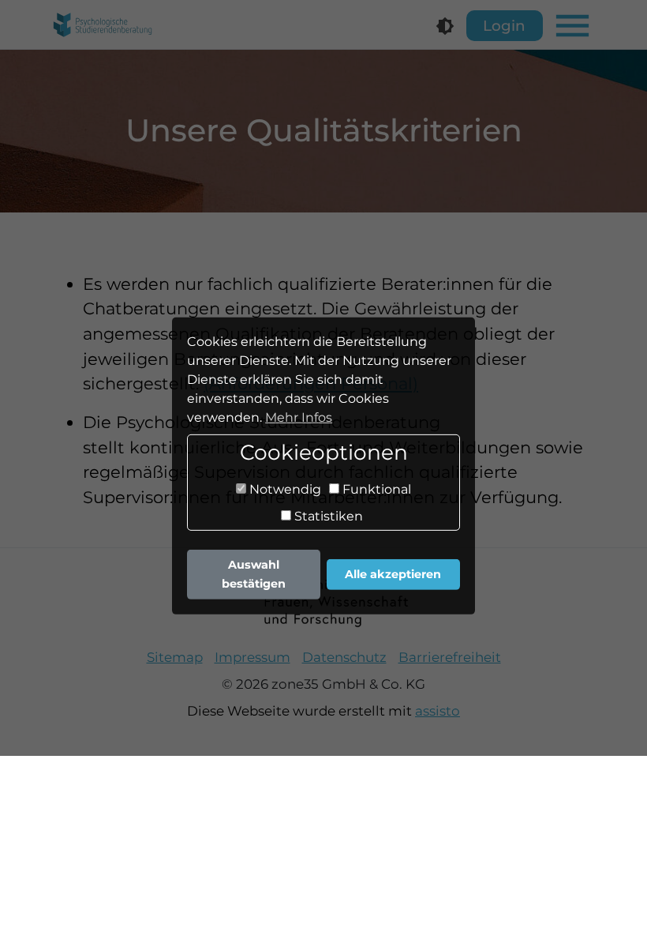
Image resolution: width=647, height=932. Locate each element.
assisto (437, 711)
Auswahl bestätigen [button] (254, 574)
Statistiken (327, 515)
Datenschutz (344, 657)
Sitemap (175, 657)
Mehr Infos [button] (298, 417)
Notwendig (283, 488)
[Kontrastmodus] (445, 26)
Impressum (252, 657)
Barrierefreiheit (449, 657)
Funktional (375, 488)
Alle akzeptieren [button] (393, 574)
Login (504, 26)
